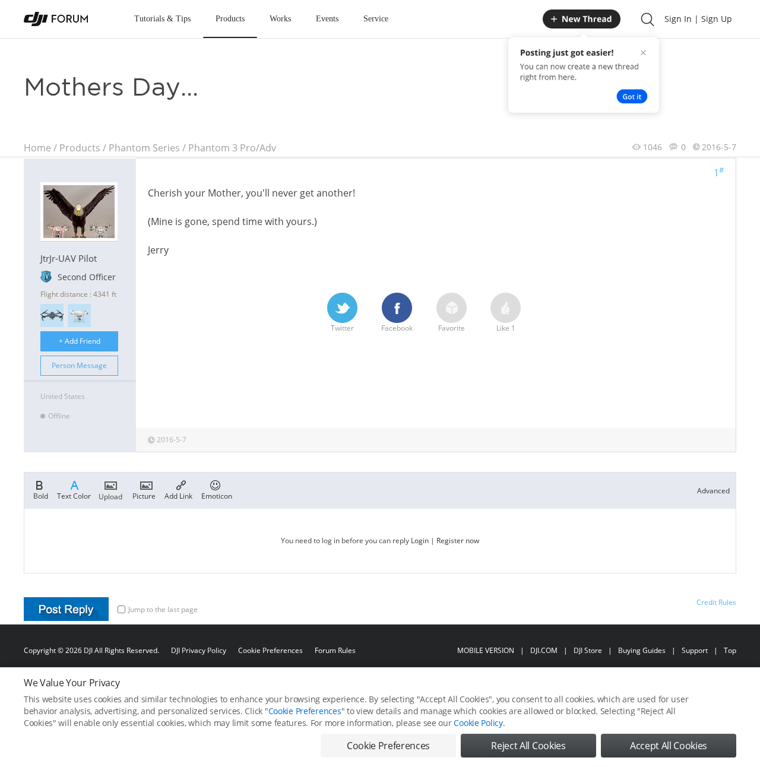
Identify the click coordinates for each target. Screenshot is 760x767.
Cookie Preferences (270, 650)
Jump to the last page (163, 609)
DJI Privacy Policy (198, 650)
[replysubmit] (66, 609)
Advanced (713, 491)
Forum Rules (335, 650)
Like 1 (505, 328)
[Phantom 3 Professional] (79, 315)
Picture (144, 495)
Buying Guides (642, 650)
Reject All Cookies (528, 745)
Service (375, 18)
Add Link (178, 495)
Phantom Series (144, 147)
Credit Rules (716, 602)
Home (37, 147)
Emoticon (216, 495)
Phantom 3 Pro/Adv (232, 147)
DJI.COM (544, 650)
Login (420, 540)
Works (280, 18)
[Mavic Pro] (52, 315)
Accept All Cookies (668, 745)
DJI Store (588, 650)
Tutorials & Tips (162, 18)
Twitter (342, 328)
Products (230, 18)
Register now (457, 540)
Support (695, 650)
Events (327, 18)
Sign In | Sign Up (698, 18)
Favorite (451, 328)
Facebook (397, 328)
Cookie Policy (478, 722)
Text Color (74, 495)
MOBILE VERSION (485, 650)
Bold (40, 495)
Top (730, 650)
